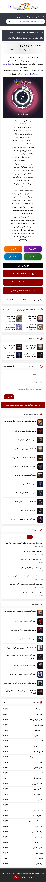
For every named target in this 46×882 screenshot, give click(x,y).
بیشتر (6, 309)
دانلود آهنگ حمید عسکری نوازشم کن (9, 347)
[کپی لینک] (41, 299)
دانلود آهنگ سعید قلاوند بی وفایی (31, 568)
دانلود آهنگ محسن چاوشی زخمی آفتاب (31, 327)
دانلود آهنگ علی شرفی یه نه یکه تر (24, 431)
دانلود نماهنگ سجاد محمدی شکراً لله (31, 592)
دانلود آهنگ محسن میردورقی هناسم (31, 559)
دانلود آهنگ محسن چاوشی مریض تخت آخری (9, 327)
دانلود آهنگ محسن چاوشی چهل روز (10, 318)
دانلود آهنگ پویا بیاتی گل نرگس (30, 347)
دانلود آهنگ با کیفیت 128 (21, 282)
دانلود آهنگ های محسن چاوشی (23, 290)
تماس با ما (19, 17)
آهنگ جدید (36, 50)
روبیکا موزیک (7, 64)
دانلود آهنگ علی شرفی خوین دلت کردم (23, 674)
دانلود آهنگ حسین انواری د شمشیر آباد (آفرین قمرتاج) (25, 576)
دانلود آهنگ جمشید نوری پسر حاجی (24, 665)
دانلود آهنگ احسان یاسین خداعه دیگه (10, 355)
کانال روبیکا (32, 249)
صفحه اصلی (40, 17)
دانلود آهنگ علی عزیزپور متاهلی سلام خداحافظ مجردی (20, 656)
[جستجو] (9, 21)
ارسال (10, 397)
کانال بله (33, 256)
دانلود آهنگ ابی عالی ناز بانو (26, 440)
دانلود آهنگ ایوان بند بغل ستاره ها (30, 355)
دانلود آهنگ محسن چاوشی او (31, 45)
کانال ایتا (13, 249)
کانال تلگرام (13, 256)
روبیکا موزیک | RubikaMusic (26, 6)
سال (16, 537)
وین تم (16, 877)
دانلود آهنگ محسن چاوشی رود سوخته (31, 318)
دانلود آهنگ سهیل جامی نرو (27, 510)
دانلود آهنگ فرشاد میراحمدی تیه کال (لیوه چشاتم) (26, 584)
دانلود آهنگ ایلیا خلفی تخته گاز (26, 493)
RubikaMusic (33, 74)
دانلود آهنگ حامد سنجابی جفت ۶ (25, 502)
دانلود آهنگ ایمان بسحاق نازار (33, 551)
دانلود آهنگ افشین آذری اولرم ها (25, 475)
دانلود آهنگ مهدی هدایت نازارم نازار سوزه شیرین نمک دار (20, 422)
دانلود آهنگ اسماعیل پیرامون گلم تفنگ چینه (21, 648)
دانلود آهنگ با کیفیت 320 (21, 273)
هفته (29, 537)
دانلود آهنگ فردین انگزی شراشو (25, 639)
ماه (23, 537)
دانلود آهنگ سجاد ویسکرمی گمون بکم (23, 519)
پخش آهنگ (29, 17)
